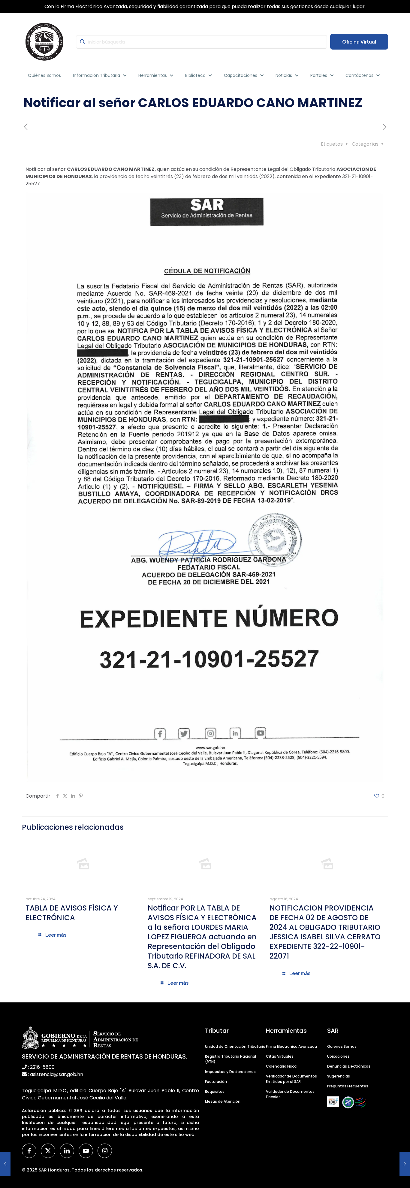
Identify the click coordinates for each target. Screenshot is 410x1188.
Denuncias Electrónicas (348, 1066)
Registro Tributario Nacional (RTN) (230, 1059)
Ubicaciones (338, 1056)
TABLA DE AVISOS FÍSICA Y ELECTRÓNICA (72, 913)
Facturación (216, 1081)
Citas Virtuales (280, 1056)
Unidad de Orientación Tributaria (235, 1046)
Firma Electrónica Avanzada (291, 1046)
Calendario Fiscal (281, 1066)
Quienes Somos (342, 1046)
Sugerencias (338, 1076)
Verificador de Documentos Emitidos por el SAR (291, 1079)
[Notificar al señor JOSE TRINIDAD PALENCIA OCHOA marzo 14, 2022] (5, 1164)
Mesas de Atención (222, 1101)
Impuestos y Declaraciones (230, 1071)
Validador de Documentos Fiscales (290, 1094)
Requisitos (215, 1091)
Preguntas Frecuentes (347, 1086)
